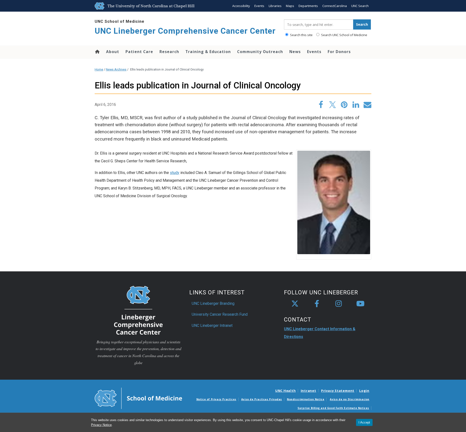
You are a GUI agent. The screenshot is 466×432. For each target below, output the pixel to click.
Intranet (308, 390)
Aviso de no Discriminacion (349, 399)
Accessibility (241, 6)
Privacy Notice (101, 425)
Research (169, 51)
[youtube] (360, 304)
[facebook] (317, 304)
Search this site (301, 35)
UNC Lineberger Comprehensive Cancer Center (185, 31)
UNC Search (360, 6)
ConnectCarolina (334, 6)
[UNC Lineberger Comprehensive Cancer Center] (138, 309)
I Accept (364, 422)
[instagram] (339, 304)
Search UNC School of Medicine (343, 35)
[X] (295, 304)
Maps (290, 6)
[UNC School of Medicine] (138, 398)
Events (259, 6)
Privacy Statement (337, 390)
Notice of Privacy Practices (216, 399)
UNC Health (285, 390)
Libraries (275, 6)
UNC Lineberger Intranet (212, 325)
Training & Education (208, 51)
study (174, 172)
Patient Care (139, 51)
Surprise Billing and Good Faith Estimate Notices (333, 408)
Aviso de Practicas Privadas (261, 399)
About (112, 51)
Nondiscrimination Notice (305, 399)
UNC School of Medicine (119, 21)
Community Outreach (260, 51)
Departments (308, 6)
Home (97, 51)
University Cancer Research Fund (220, 314)
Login (364, 390)
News (295, 51)
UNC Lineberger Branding (213, 303)
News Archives (116, 69)
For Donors (339, 51)
